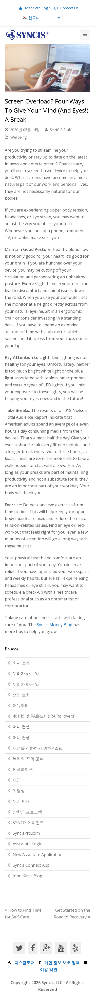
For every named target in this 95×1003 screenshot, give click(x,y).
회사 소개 (21, 663)
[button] (34, 17)
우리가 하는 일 (26, 673)
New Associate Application (38, 854)
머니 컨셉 (21, 726)
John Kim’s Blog (27, 876)
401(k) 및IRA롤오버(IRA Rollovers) (44, 716)
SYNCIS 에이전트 (28, 822)
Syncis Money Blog (54, 624)
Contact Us (69, 8)
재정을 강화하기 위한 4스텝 (38, 748)
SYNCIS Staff (60, 129)
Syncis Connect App (31, 865)
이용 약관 (48, 969)
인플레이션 (23, 769)
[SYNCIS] (27, 35)
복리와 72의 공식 (28, 758)
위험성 (19, 790)
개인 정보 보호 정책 (62, 962)
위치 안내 (21, 801)
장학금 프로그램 (27, 812)
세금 (17, 780)
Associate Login (38, 8)
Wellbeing (18, 137)
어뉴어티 (21, 705)
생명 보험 (21, 695)
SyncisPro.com (26, 833)
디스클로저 (24, 962)
